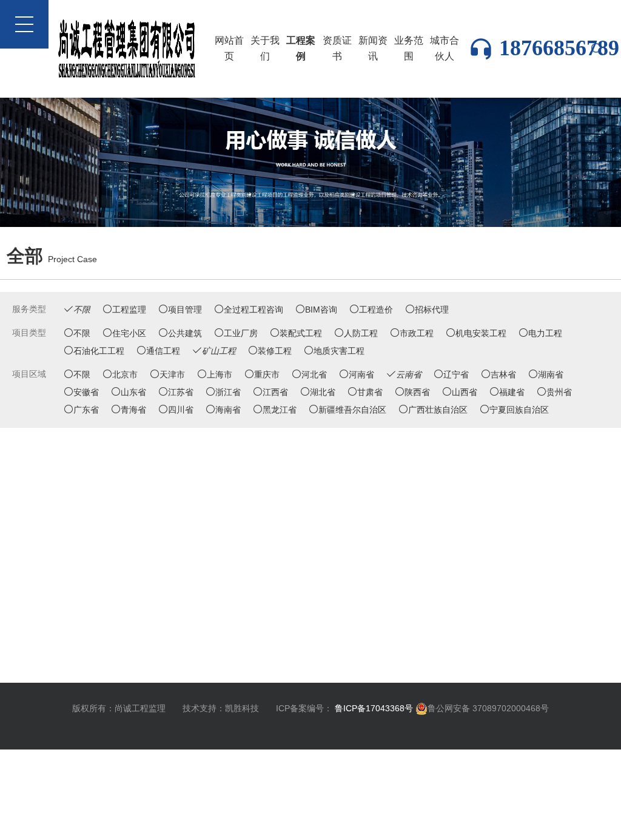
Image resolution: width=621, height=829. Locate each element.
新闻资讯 (373, 48)
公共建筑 (185, 333)
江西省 (275, 392)
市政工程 (417, 333)
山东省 (133, 392)
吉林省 (503, 374)
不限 (81, 333)
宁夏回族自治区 (519, 409)
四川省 (180, 409)
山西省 (464, 392)
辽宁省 (456, 374)
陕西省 (417, 392)
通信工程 (163, 351)
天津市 (172, 374)
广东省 (86, 409)
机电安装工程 (480, 333)
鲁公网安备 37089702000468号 (488, 708)
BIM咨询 (321, 309)
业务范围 (408, 48)
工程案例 (300, 48)
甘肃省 (370, 392)
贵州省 (559, 392)
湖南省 (550, 374)
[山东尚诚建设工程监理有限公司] (310, 161)
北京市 (125, 374)
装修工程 (275, 351)
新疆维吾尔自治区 (352, 409)
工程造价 (376, 309)
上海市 (219, 374)
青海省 (133, 409)
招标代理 (432, 309)
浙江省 (228, 392)
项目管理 (185, 309)
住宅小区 (129, 333)
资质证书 (337, 48)
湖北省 (322, 392)
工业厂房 (241, 333)
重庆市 (267, 374)
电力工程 (545, 333)
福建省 (512, 392)
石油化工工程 (98, 351)
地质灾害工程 (339, 351)
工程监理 (129, 309)
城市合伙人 (444, 48)
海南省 (228, 409)
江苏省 (180, 392)
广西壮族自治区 (438, 409)
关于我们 (265, 48)
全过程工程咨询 (253, 309)
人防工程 (361, 333)
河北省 (314, 374)
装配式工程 (301, 333)
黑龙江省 (280, 409)
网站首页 (229, 48)
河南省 (361, 374)
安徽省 (86, 392)
